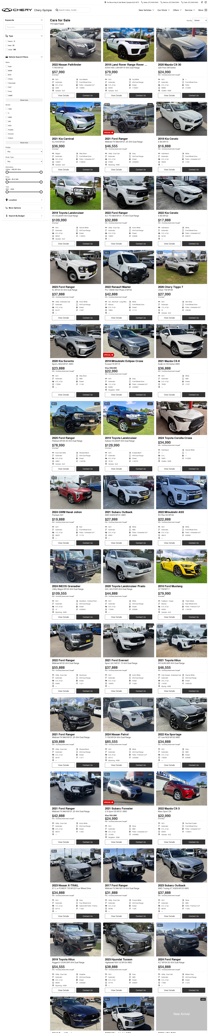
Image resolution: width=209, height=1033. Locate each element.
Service (188, 9)
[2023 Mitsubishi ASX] (128, 1014)
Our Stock (162, 9)
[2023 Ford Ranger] (75, 267)
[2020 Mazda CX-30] (181, 45)
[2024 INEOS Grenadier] (75, 566)
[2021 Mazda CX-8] (181, 341)
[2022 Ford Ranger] (128, 193)
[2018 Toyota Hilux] (75, 939)
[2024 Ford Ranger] (181, 939)
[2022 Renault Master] (128, 267)
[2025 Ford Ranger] (75, 418)
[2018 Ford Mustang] (75, 1014)
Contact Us (88, 95)
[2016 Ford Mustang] (181, 566)
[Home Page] (17, 10)
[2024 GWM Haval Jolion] (75, 492)
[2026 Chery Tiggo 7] (181, 267)
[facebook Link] (202, 2)
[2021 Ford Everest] (128, 640)
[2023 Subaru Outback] (181, 865)
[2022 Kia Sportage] (181, 714)
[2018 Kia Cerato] (181, 119)
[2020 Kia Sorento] (75, 341)
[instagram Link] (205, 2)
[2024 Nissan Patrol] (128, 714)
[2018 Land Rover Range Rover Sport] (128, 45)
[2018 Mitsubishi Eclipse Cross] (128, 341)
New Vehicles (145, 9)
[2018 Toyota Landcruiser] (75, 193)
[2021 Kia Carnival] (75, 119)
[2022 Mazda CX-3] (181, 788)
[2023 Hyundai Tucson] (128, 939)
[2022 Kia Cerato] (181, 193)
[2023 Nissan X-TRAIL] (75, 865)
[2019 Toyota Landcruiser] (128, 418)
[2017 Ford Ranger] (128, 865)
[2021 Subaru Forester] (128, 788)
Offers (176, 9)
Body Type (10, 157)
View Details (63, 95)
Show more (24, 100)
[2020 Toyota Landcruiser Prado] (128, 566)
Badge (8, 147)
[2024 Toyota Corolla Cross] (181, 418)
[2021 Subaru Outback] (128, 492)
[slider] (7, 172)
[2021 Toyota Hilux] (181, 640)
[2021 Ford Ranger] (128, 119)
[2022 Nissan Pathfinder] (75, 45)
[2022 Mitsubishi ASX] (181, 492)
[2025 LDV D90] (181, 1014)
